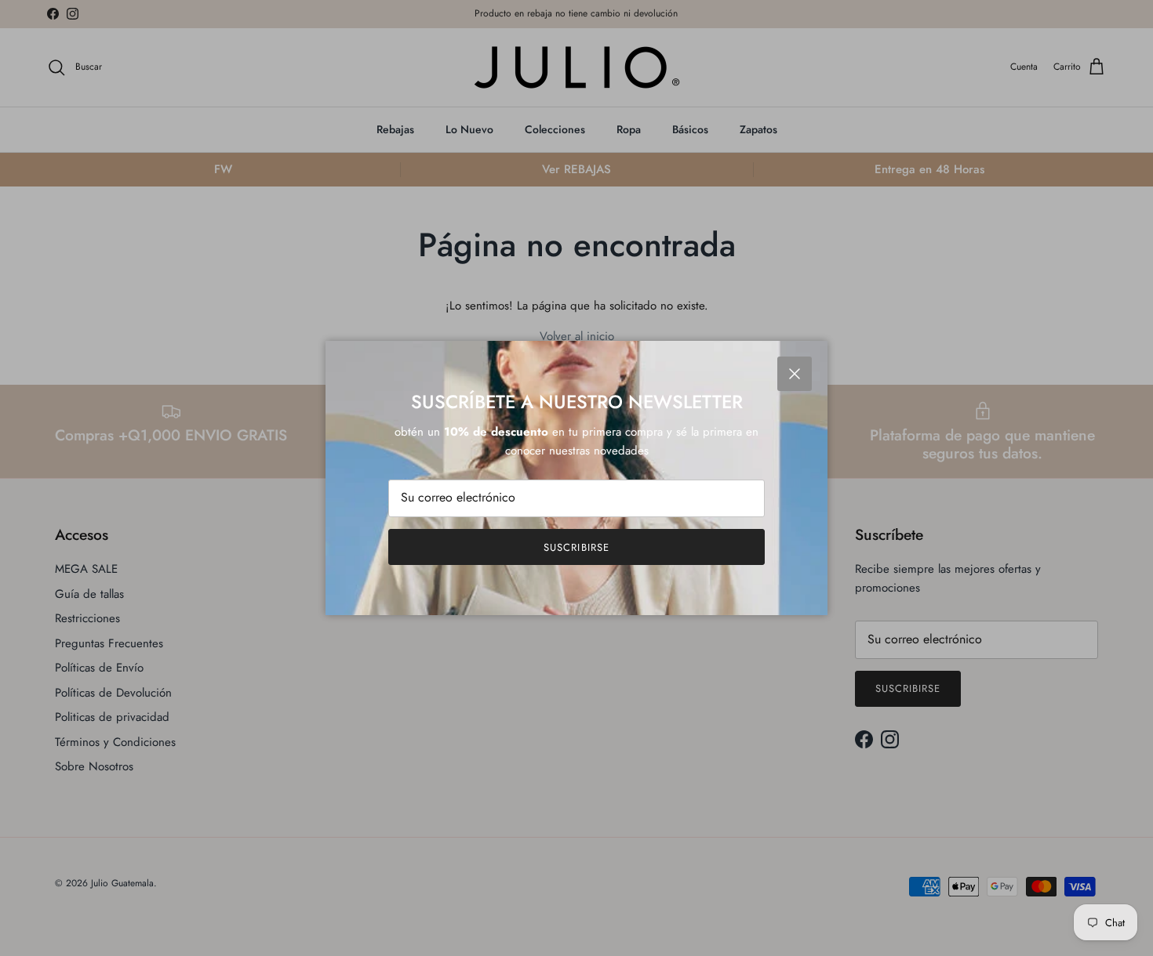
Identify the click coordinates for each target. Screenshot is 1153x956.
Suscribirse (576, 547)
